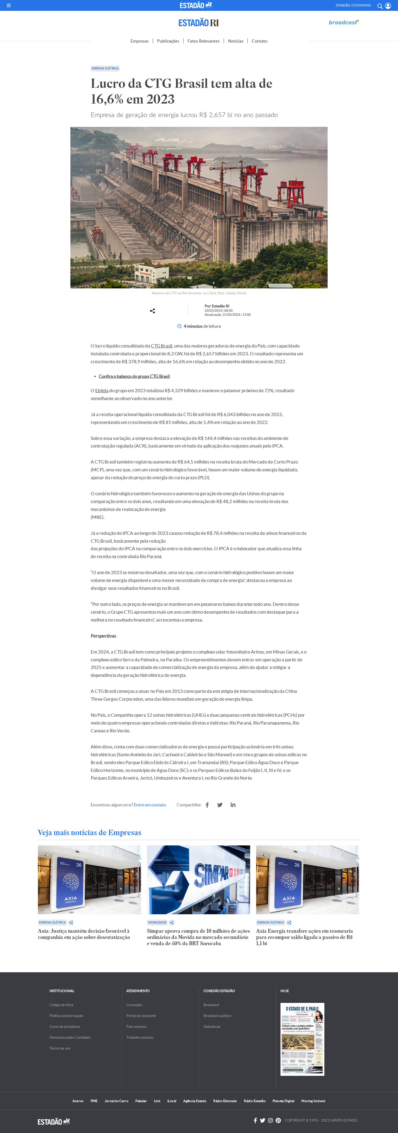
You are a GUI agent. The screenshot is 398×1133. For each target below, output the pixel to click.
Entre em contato (150, 804)
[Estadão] (197, 4)
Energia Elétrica (52, 922)
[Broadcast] (344, 22)
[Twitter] (262, 1120)
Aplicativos (212, 1027)
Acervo (78, 1101)
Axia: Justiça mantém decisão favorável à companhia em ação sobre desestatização (84, 934)
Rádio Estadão (255, 1101)
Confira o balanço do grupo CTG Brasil (134, 376)
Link (157, 1101)
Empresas (140, 40)
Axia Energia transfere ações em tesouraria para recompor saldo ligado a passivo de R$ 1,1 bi (304, 937)
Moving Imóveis (313, 1101)
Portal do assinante (141, 1016)
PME (94, 1101)
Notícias (235, 40)
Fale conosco (136, 1027)
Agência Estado (194, 1101)
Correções (134, 1005)
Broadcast (211, 1005)
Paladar (141, 1101)
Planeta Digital (283, 1101)
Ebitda (102, 390)
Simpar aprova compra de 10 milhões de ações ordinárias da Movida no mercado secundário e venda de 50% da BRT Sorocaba (198, 937)
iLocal (171, 1101)
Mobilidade (157, 922)
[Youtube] (278, 1120)
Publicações (168, 40)
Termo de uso (60, 1048)
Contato (259, 40)
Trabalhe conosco (139, 1037)
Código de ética (61, 1005)
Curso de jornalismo (65, 1027)
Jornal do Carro (116, 1101)
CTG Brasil (161, 345)
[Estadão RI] (199, 22)
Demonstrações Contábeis (70, 1037)
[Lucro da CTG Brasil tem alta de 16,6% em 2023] (207, 805)
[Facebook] (255, 1120)
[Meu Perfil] (388, 6)
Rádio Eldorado (225, 1101)
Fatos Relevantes (204, 40)
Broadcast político (217, 1016)
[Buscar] (380, 5)
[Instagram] (270, 1120)
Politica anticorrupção (66, 1016)
